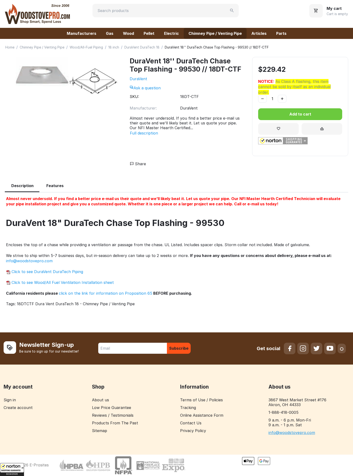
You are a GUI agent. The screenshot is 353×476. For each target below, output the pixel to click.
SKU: (134, 96)
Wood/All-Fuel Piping (86, 47)
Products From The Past (115, 423)
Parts (281, 33)
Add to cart (300, 114)
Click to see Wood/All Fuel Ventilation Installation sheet (62, 282)
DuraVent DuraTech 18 (141, 47)
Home (9, 47)
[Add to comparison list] (322, 129)
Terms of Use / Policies (201, 399)
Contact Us (190, 423)
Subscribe (179, 348)
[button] (12, 469)
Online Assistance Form (201, 415)
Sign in (10, 399)
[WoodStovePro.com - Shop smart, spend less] (37, 13)
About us (100, 399)
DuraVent (138, 78)
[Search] (232, 10)
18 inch (113, 47)
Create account (18, 407)
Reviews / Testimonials (113, 415)
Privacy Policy (193, 430)
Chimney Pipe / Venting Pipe (215, 33)
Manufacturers (81, 33)
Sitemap (99, 430)
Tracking (188, 407)
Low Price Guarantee (111, 407)
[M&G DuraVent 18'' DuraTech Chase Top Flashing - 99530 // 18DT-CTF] (62, 82)
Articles (259, 33)
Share (140, 163)
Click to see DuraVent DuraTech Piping (46, 271)
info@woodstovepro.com (29, 260)
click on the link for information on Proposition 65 (105, 293)
